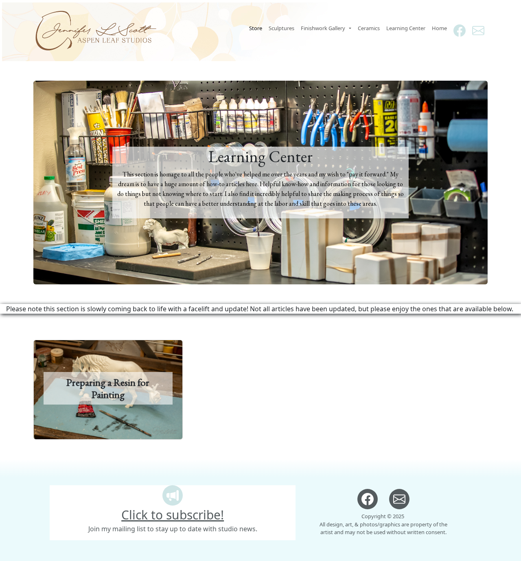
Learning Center (405, 28)
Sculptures (281, 28)
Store (255, 28)
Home (439, 28)
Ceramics (369, 28)
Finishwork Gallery (324, 28)
